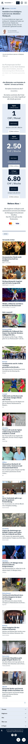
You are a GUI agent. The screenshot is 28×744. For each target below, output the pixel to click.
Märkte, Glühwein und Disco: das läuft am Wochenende (12, 304)
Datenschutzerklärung (18, 731)
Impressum (9, 731)
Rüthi (3, 262)
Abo (18, 3)
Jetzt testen (13, 123)
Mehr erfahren (14, 131)
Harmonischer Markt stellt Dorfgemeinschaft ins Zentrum (11, 259)
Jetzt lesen (14, 158)
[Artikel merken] (18, 740)
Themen (4, 709)
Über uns (4, 721)
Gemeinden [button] (8, 2)
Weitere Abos (13, 203)
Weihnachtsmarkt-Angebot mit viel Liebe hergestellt (12, 282)
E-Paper (4, 726)
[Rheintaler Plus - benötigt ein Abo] (3, 8)
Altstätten (7, 8)
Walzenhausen (5, 285)
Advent (5, 234)
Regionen (4, 713)
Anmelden (14, 91)
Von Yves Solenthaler (12, 30)
